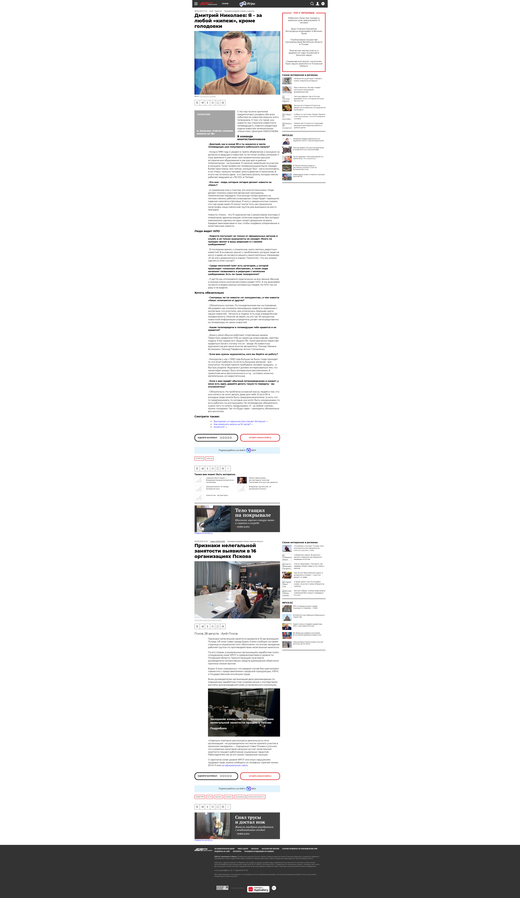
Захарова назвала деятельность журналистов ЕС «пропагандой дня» (308, 140)
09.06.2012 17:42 (200, 11)
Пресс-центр (243, 849)
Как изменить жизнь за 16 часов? (232, 424)
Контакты (237, 851)
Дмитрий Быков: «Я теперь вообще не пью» (217, 488)
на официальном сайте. (235, 765)
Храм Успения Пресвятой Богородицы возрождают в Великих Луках (304, 31)
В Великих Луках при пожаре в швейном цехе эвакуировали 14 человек (304, 20)
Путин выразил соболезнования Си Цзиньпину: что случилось (308, 158)
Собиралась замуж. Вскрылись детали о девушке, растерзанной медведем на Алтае (308, 557)
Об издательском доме (224, 849)
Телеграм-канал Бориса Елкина (207, 620)
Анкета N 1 (219, 427)
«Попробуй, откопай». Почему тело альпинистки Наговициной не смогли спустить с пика (309, 548)
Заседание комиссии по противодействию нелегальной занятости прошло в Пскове (242, 720)
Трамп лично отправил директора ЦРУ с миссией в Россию (307, 625)
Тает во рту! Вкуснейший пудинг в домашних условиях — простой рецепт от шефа (308, 575)
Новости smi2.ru (203, 533)
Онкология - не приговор (217, 495)
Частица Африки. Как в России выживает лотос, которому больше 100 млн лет (309, 98)
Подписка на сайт (222, 851)
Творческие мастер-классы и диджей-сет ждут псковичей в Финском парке (304, 52)
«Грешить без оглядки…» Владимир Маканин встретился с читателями (220, 480)
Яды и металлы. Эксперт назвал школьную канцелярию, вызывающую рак (307, 89)
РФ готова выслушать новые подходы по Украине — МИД (305, 607)
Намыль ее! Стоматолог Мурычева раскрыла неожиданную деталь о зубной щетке (308, 125)
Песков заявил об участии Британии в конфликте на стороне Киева (308, 149)
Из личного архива (208, 96)
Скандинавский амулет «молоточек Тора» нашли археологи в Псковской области (303, 63)
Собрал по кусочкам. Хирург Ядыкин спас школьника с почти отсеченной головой (309, 116)
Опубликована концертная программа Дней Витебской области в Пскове (303, 42)
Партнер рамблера (237, 888)
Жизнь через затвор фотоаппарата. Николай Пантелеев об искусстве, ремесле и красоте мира (263, 481)
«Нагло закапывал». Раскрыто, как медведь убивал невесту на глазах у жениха (309, 566)
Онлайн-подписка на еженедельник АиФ (299, 849)
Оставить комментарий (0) (260, 438)
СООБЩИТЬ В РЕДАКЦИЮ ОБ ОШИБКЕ (259, 851)
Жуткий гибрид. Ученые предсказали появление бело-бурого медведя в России (309, 593)
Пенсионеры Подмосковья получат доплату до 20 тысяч (308, 643)
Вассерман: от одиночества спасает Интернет (240, 421)
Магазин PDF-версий (270, 849)
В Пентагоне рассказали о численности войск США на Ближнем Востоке (305, 167)
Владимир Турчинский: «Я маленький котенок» (260, 488)
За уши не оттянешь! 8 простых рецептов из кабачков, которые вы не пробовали (309, 107)
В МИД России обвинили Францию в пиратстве (309, 616)
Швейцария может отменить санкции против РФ (309, 175)
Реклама (255, 849)
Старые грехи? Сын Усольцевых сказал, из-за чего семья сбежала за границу (309, 584)
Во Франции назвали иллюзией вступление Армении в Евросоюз (307, 634)
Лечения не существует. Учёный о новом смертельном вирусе (308, 80)
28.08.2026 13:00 (201, 541)
